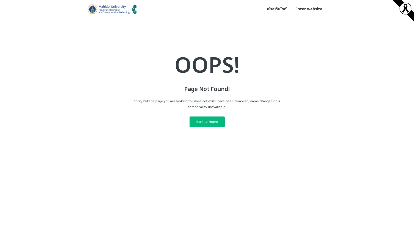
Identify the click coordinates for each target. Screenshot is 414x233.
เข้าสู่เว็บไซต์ (277, 9)
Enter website (308, 9)
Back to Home (207, 121)
